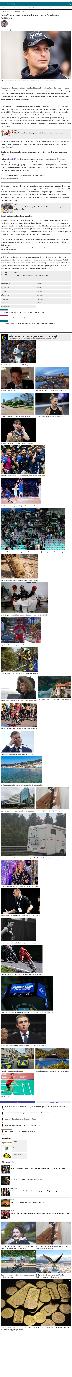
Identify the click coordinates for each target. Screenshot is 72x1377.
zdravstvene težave (5, 306)
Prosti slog (44, 7)
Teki (33, 7)
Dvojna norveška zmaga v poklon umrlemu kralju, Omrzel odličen (28, 1113)
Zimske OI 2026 (6, 7)
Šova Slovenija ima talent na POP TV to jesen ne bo (22, 1125)
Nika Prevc (6, 287)
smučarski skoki (5, 302)
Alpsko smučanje (22, 7)
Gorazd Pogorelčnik (5, 283)
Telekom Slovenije (67, 1)
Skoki (29, 7)
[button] (1, 4)
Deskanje (51, 7)
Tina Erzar (36, 162)
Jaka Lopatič (6, 30)
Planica (14, 7)
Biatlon (38, 7)
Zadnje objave (53, 1102)
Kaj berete (17, 1102)
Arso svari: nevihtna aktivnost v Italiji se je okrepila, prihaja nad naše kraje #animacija (35, 1107)
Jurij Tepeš (39, 283)
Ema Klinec (6, 295)
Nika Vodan (39, 287)
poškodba (39, 302)
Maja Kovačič (40, 295)
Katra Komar (40, 299)
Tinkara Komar (4, 299)
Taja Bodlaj (39, 291)
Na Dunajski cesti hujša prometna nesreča (20, 1131)
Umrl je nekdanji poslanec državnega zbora (20, 1119)
